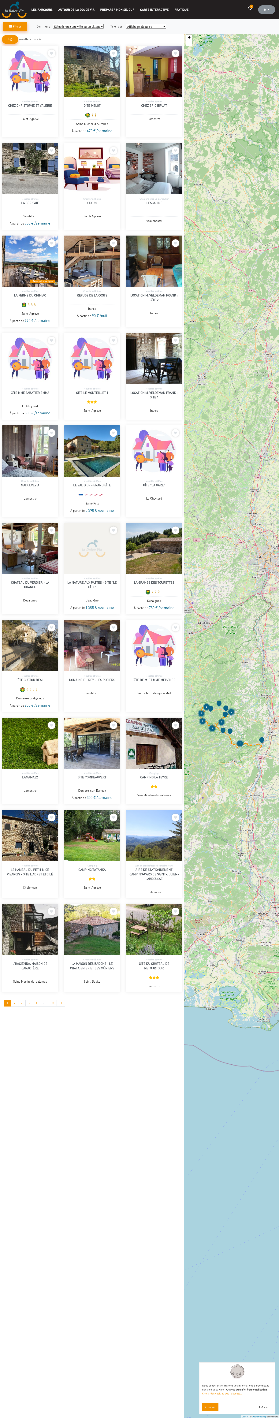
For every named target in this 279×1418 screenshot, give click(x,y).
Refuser (263, 1407)
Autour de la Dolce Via (76, 9)
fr (265, 10)
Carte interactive (154, 9)
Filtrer (16, 26)
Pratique (181, 9)
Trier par (116, 26)
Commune (43, 26)
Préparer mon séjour (117, 9)
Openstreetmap (259, 1416)
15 (52, 1002)
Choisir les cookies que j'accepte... (222, 1393)
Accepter (210, 1407)
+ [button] (189, 37)
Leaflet (245, 1416)
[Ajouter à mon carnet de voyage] (51, 53)
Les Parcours (42, 9)
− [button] (189, 43)
